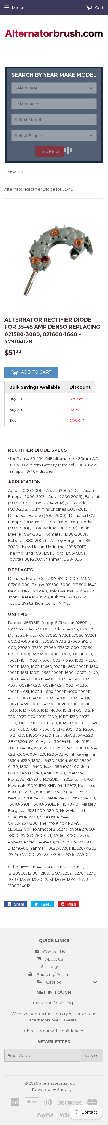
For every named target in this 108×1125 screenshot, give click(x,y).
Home (10, 171)
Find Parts (49, 151)
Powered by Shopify (52, 1089)
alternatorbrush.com (59, 1083)
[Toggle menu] (95, 982)
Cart (99, 7)
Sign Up (92, 1055)
